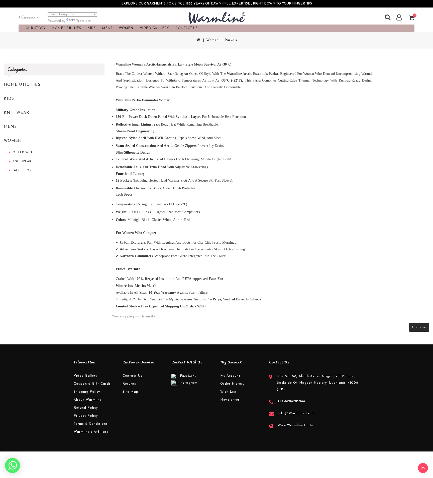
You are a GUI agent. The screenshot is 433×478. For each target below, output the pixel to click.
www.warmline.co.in (295, 425)
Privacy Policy (86, 415)
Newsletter (230, 399)
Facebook (188, 376)
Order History (232, 383)
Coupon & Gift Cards (92, 383)
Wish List (228, 391)
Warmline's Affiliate (91, 431)
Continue (419, 327)
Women (212, 40)
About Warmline (88, 399)
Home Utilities (22, 85)
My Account (230, 375)
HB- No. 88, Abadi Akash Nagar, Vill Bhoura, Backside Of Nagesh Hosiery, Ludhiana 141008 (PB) (317, 383)
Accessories (25, 170)
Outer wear (24, 152)
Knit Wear (16, 113)
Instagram (188, 382)
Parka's (231, 40)
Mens (10, 127)
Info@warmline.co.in (296, 413)
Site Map (130, 391)
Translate (83, 21)
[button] (29, 17)
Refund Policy (86, 407)
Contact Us (186, 28)
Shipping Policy (87, 391)
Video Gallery (154, 28)
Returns (129, 383)
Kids (9, 99)
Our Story (36, 28)
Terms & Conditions (91, 423)
